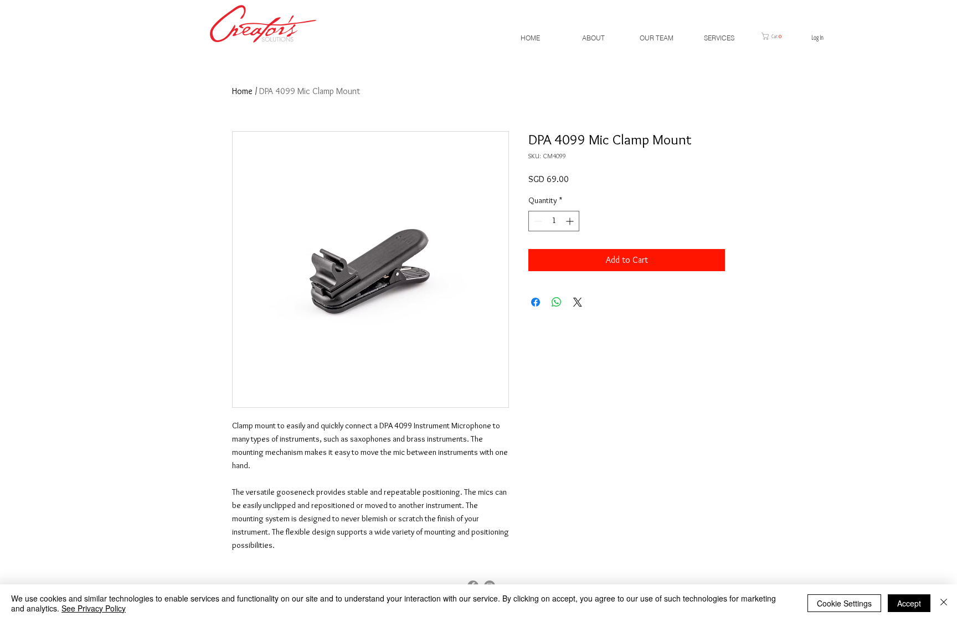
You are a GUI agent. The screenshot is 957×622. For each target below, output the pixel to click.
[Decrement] (537, 221)
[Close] (943, 603)
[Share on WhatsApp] (556, 302)
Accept (909, 603)
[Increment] (571, 221)
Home (242, 91)
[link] (775, 36)
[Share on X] (577, 302)
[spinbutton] (554, 221)
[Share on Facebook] (535, 302)
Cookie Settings (844, 603)
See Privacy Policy (93, 608)
